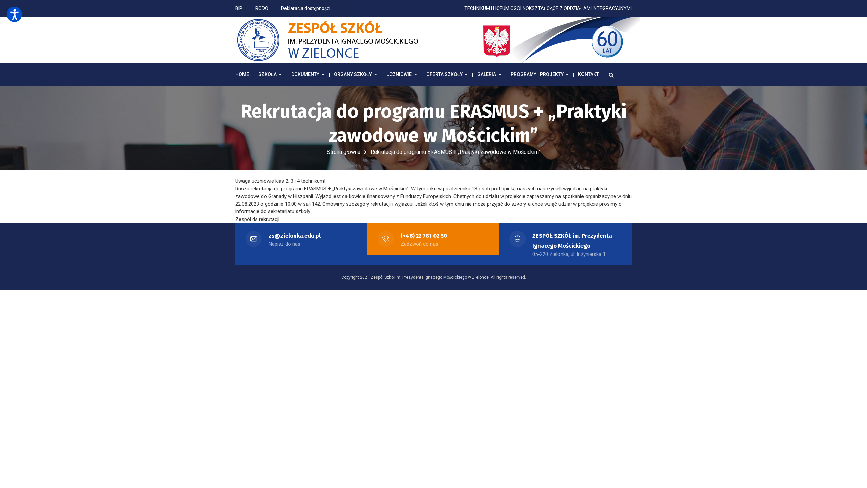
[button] (14, 14)
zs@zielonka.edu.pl (295, 235)
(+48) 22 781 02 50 (424, 235)
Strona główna (343, 152)
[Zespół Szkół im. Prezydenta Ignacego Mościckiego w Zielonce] (438, 40)
